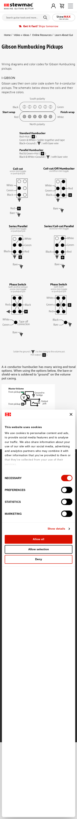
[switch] (66, 490)
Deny (38, 559)
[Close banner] (70, 414)
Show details (56, 528)
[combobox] (26, 16)
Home (7, 35)
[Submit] (46, 17)
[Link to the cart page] (62, 6)
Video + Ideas (21, 35)
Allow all (38, 539)
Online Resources (42, 35)
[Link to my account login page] (53, 6)
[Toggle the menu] (70, 6)
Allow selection (38, 549)
